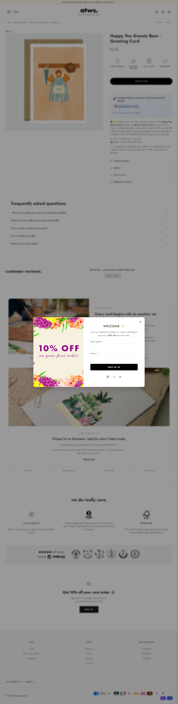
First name (96, 341)
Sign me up (114, 367)
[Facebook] (108, 377)
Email (94, 353)
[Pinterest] (120, 377)
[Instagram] (114, 377)
